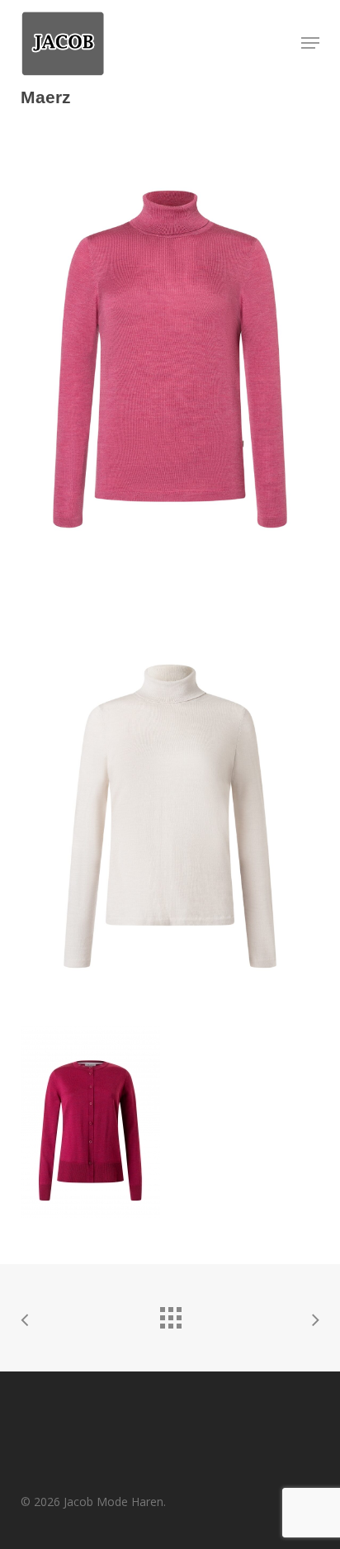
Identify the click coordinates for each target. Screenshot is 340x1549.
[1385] (170, 795)
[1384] (170, 359)
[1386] (170, 1122)
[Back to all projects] (170, 1313)
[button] (310, 43)
